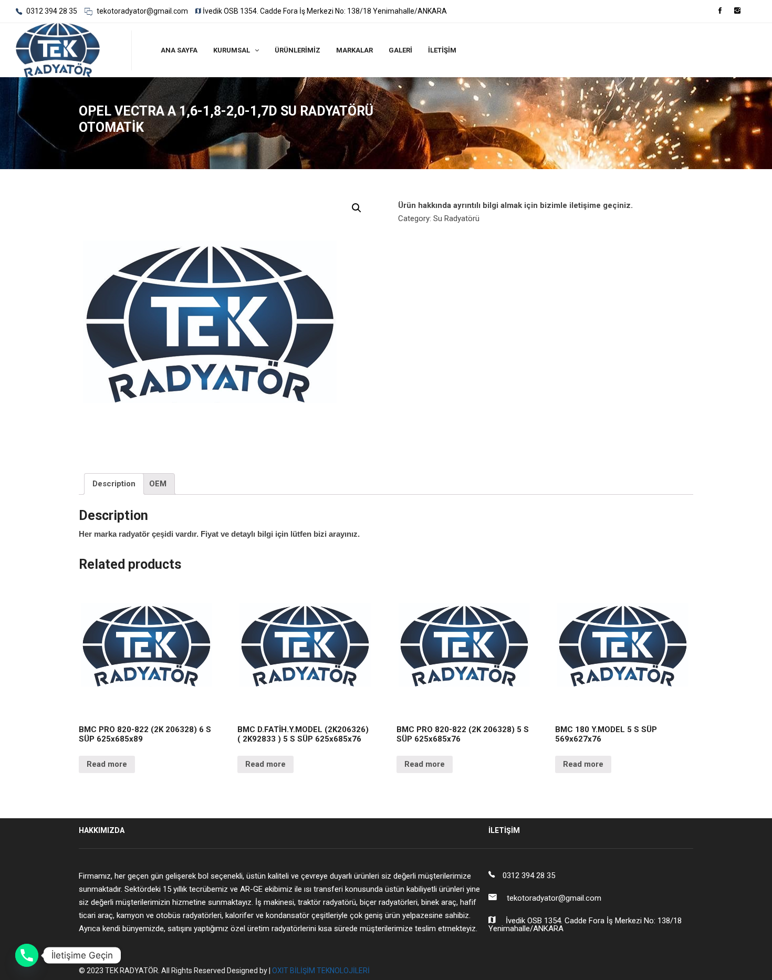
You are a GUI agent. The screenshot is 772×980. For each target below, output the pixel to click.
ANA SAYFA (179, 50)
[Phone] (26, 955)
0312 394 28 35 (51, 11)
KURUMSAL (231, 50)
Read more (107, 764)
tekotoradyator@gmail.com (141, 11)
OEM (157, 483)
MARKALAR (354, 50)
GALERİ (400, 50)
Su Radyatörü (456, 218)
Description (113, 483)
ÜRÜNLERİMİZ (297, 50)
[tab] (114, 484)
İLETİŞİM (442, 50)
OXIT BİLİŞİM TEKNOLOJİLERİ (321, 970)
